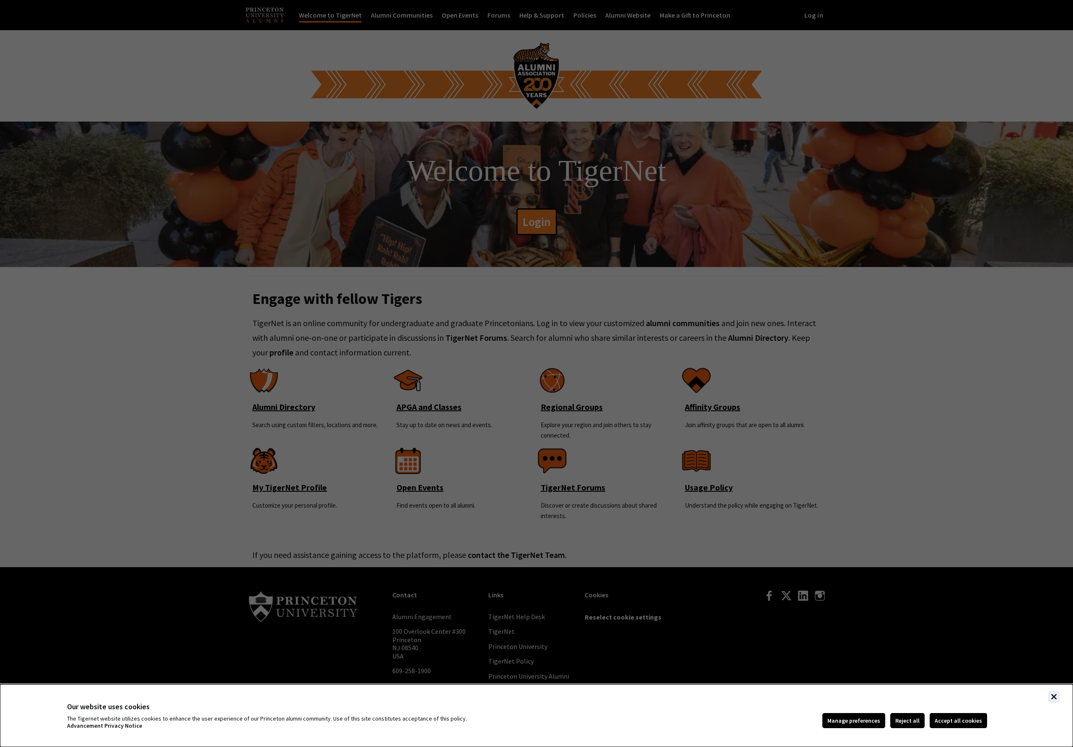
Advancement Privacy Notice (104, 725)
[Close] (1054, 697)
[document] (536, 715)
